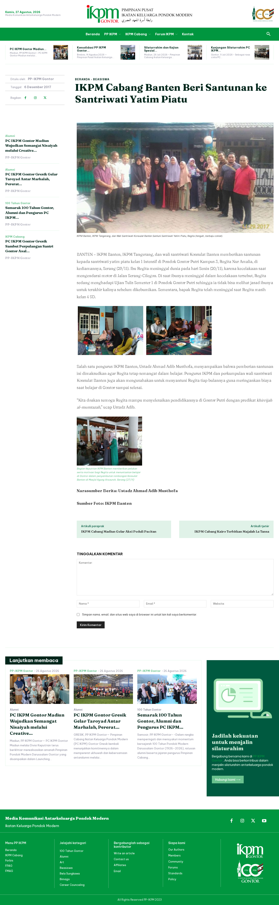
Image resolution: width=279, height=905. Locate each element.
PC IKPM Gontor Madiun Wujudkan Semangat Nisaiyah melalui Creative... (31, 145)
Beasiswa (101, 79)
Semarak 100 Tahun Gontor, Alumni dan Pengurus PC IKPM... (29, 212)
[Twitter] (45, 98)
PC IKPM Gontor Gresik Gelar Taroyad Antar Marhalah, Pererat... (31, 179)
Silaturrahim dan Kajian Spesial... (161, 49)
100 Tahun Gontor (18, 203)
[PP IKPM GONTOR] (139, 13)
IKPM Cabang (15, 236)
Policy (172, 879)
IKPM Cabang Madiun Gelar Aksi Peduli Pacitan (118, 531)
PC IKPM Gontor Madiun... (28, 49)
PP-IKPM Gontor (41, 79)
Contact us (121, 859)
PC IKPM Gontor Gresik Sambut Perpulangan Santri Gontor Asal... (29, 246)
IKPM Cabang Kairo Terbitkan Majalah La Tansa (231, 531)
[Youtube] (264, 821)
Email (117, 871)
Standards (175, 873)
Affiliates (120, 865)
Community (175, 861)
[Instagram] (35, 98)
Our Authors (176, 849)
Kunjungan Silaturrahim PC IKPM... (230, 49)
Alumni (10, 136)
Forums (173, 867)
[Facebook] (25, 98)
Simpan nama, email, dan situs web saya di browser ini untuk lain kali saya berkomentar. (139, 614)
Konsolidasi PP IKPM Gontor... (91, 49)
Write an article (124, 853)
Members (174, 855)
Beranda (82, 79)
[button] (268, 34)
